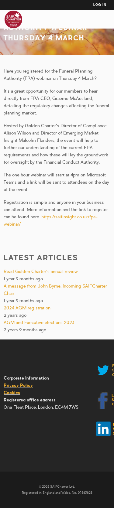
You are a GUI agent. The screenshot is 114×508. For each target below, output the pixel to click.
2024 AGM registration (27, 308)
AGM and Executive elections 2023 (39, 322)
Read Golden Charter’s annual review (41, 271)
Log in (99, 5)
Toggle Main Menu (107, 19)
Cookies (12, 392)
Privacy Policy (18, 385)
